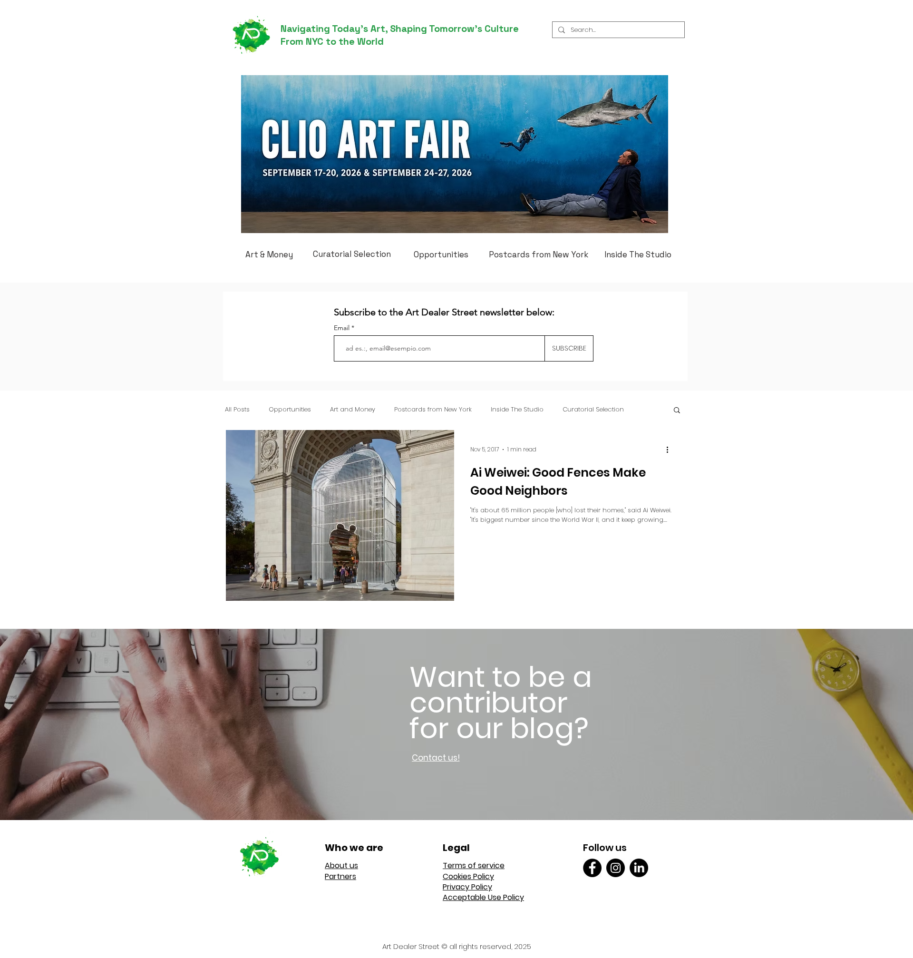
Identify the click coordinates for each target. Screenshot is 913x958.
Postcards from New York (433, 409)
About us (341, 865)
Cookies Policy (468, 876)
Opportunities (290, 409)
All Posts (237, 409)
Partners (340, 876)
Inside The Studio (517, 409)
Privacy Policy (467, 886)
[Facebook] (592, 868)
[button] (676, 411)
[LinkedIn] (639, 868)
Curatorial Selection (593, 409)
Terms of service (474, 865)
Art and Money (352, 409)
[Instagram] (615, 868)
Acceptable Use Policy (483, 897)
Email (342, 327)
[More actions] (670, 449)
